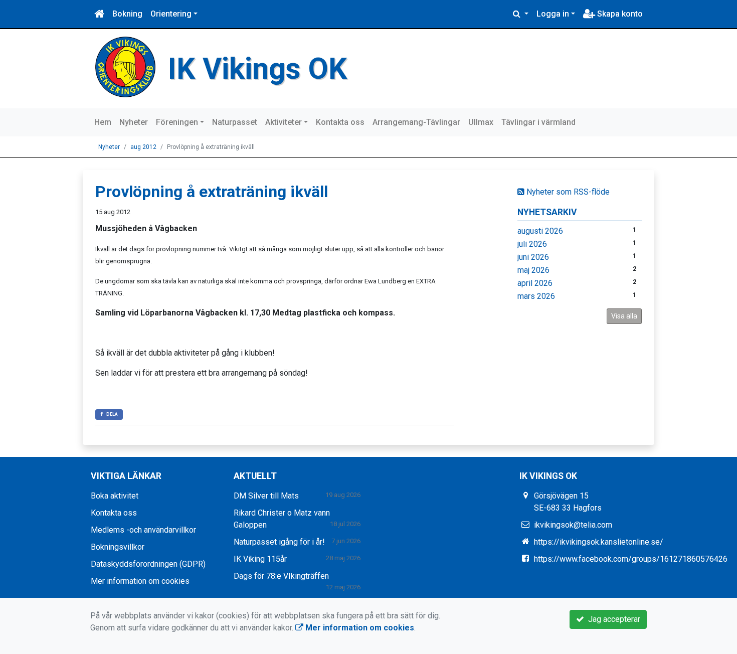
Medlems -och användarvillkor (143, 530)
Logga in (552, 14)
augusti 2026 (540, 231)
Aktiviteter (283, 122)
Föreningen (177, 122)
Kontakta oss (340, 122)
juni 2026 (533, 257)
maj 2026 (533, 270)
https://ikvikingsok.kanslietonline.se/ (598, 542)
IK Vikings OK (257, 68)
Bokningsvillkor (117, 547)
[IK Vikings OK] (125, 66)
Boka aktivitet (114, 496)
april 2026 (534, 283)
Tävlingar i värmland (538, 122)
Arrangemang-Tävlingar (416, 122)
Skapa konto (619, 14)
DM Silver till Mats (266, 496)
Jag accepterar (612, 619)
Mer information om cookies (140, 581)
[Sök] (520, 14)
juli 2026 (532, 244)
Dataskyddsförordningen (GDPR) (148, 564)
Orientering (171, 14)
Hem (102, 122)
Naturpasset (234, 122)
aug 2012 (143, 146)
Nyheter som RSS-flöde (567, 192)
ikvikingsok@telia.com (573, 525)
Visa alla (624, 316)
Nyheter (133, 122)
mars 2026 (536, 296)
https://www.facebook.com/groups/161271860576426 (630, 559)
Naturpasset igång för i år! (279, 542)
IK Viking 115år (260, 559)
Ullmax (480, 122)
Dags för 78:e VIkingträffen (281, 576)
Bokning (127, 14)
